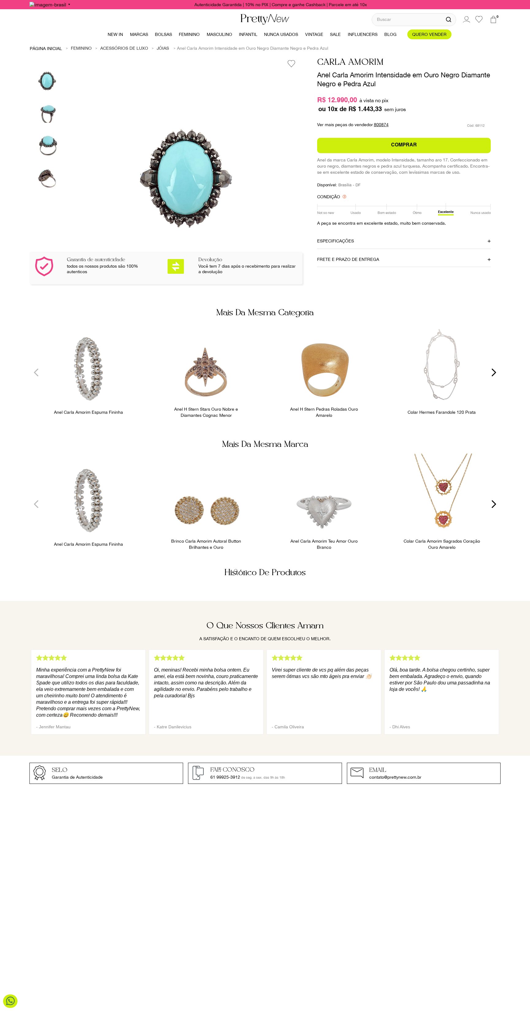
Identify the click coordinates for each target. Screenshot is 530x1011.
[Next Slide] (493, 372)
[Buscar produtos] (448, 20)
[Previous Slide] (36, 372)
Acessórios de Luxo (124, 48)
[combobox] (414, 19)
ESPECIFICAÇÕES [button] (335, 240)
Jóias (163, 48)
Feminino (81, 48)
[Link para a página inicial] (46, 48)
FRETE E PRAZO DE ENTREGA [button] (348, 259)
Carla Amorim (350, 62)
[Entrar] (465, 19)
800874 (381, 124)
